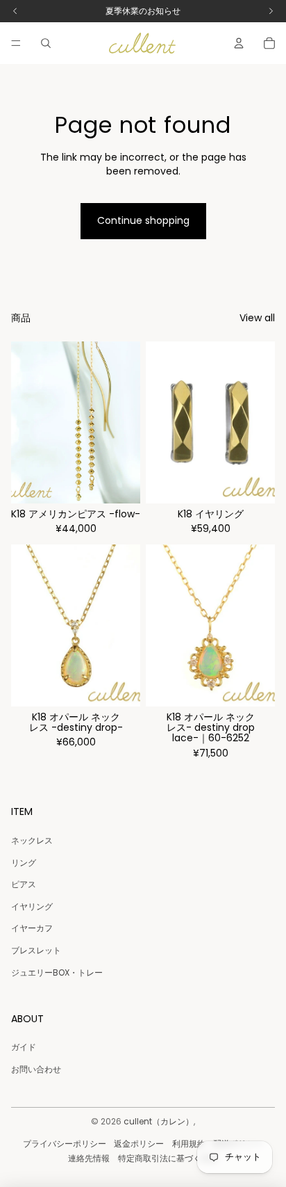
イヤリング (32, 906)
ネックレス (32, 840)
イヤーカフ (32, 928)
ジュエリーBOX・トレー (57, 972)
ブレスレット (36, 950)
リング (23, 863)
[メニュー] (16, 43)
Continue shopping (143, 220)
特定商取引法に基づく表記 (168, 1158)
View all (257, 318)
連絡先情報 (89, 1158)
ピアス (23, 884)
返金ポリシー (139, 1143)
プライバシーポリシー (64, 1143)
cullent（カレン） (159, 1121)
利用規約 (188, 1143)
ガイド (23, 1047)
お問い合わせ (36, 1069)
